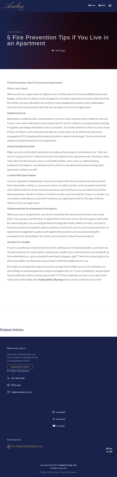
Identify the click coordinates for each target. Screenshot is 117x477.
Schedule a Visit (19, 367)
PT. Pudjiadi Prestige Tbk (66, 465)
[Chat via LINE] (110, 451)
